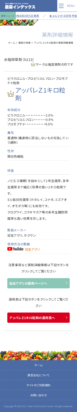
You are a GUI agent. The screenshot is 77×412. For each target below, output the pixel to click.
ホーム (11, 42)
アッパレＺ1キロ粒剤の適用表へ (32, 317)
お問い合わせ (38, 395)
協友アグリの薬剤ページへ (28, 283)
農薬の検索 (24, 42)
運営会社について (38, 375)
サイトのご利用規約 (38, 385)
